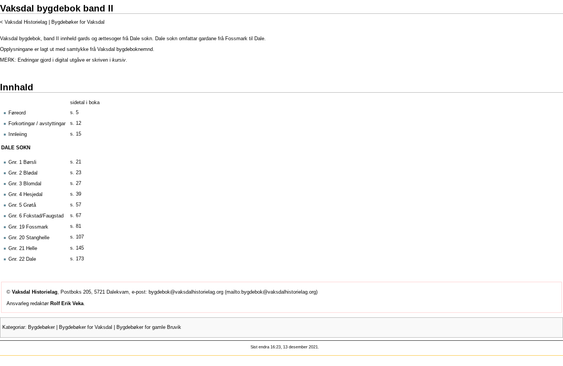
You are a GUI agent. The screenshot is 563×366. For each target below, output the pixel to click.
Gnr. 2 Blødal (23, 173)
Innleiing (17, 134)
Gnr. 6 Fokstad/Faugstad (36, 216)
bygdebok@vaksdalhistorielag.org (186, 292)
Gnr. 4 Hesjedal (25, 194)
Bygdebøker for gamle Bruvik (148, 327)
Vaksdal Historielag (26, 22)
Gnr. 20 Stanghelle (28, 237)
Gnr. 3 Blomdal (24, 183)
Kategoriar (13, 327)
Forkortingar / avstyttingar (36, 123)
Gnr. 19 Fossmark (28, 227)
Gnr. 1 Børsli (22, 162)
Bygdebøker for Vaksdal (78, 22)
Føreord (17, 113)
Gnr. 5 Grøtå (22, 205)
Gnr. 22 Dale (22, 259)
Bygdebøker (41, 327)
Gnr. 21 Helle (22, 248)
